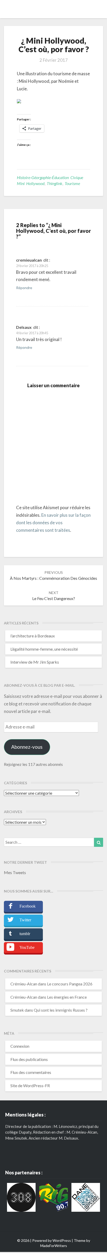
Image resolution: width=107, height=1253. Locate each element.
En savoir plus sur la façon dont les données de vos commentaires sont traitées (53, 522)
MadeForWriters (53, 1245)
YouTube (27, 947)
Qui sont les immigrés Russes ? (61, 1009)
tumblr (24, 933)
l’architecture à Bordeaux (32, 635)
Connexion (19, 1046)
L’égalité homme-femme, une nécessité (44, 648)
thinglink (54, 183)
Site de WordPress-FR (30, 1085)
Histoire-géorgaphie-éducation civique (50, 177)
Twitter (25, 920)
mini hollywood (30, 183)
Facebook (27, 906)
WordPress (61, 1240)
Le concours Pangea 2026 (69, 983)
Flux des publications (29, 1059)
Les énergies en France (67, 997)
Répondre (24, 287)
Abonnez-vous (27, 747)
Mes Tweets (15, 872)
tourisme (72, 183)
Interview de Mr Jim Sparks (34, 661)
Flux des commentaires (30, 1072)
